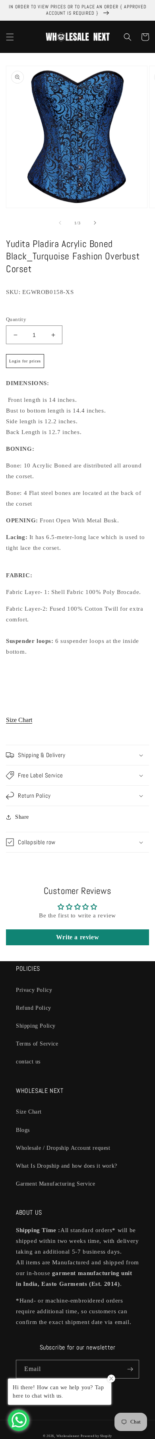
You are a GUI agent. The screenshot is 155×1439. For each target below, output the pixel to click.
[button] (10, 37)
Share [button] (22, 817)
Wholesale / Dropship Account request (63, 1148)
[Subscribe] (130, 1369)
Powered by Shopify (96, 1436)
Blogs (23, 1130)
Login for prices (25, 361)
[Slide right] (95, 223)
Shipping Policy (36, 1026)
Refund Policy (33, 1008)
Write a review (77, 937)
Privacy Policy (34, 990)
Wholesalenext (67, 1436)
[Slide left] (60, 223)
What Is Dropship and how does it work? (66, 1166)
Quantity (16, 319)
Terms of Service (37, 1044)
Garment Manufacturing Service (55, 1184)
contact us (28, 1062)
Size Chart (19, 720)
